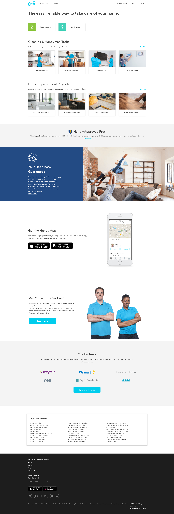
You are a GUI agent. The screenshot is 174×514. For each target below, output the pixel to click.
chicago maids (35, 431)
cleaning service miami (38, 439)
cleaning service (74, 433)
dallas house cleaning (113, 437)
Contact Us (31, 470)
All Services (44, 3)
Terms (99, 504)
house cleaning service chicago (117, 425)
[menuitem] (44, 3)
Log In (142, 3)
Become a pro (42, 321)
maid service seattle (37, 437)
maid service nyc (36, 429)
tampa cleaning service (114, 435)
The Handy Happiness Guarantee (38, 460)
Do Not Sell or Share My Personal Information (74, 504)
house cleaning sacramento (116, 439)
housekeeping (111, 441)
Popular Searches (38, 418)
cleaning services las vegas (39, 435)
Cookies (92, 504)
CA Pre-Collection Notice (49, 504)
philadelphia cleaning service (78, 435)
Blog (56, 3)
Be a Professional (33, 475)
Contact (30, 504)
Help (133, 3)
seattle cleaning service (76, 431)
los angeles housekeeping (77, 441)
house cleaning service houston (41, 433)
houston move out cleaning (78, 423)
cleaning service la (36, 441)
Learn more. (87, 138)
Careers (30, 465)
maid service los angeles (38, 427)
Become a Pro (122, 3)
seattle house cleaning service (117, 429)
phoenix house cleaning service (117, 431)
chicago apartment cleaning (116, 423)
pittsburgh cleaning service (77, 437)
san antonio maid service (39, 425)
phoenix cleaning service (115, 433)
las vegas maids (111, 427)
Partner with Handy (87, 390)
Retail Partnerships (34, 478)
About (30, 462)
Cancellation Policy (108, 504)
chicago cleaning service (76, 425)
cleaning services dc (37, 423)
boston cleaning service (76, 429)
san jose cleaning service (77, 439)
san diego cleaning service (77, 427)
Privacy (37, 504)
